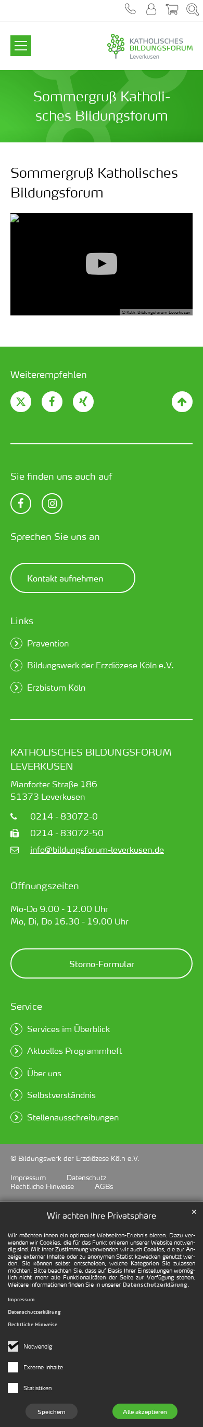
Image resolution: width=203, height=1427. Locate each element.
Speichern (51, 1411)
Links (21, 620)
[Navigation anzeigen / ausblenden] (20, 39)
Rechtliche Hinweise (32, 1324)
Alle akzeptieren (145, 1411)
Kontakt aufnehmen (65, 578)
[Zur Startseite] (127, 47)
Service (26, 1005)
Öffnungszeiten (44, 885)
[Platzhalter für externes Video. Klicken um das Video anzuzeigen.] (101, 264)
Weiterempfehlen (48, 373)
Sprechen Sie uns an (55, 536)
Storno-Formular (101, 963)
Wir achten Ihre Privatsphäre (101, 1215)
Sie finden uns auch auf (61, 475)
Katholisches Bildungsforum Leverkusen (91, 758)
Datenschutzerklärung (154, 1284)
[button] (130, 10)
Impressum (21, 1299)
